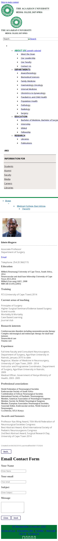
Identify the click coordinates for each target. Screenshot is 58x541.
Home (8, 200)
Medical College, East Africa (31, 206)
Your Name (7, 465)
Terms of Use (8, 530)
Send (16, 518)
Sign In (22, 533)
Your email (7, 476)
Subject (5, 487)
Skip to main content (10, 2)
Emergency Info (25, 530)
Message (5, 498)
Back (6, 451)
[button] (32, 39)
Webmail (50, 530)
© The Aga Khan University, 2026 (29, 526)
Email (3, 257)
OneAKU (39, 530)
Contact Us (33, 533)
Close (5, 518)
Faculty (26, 208)
